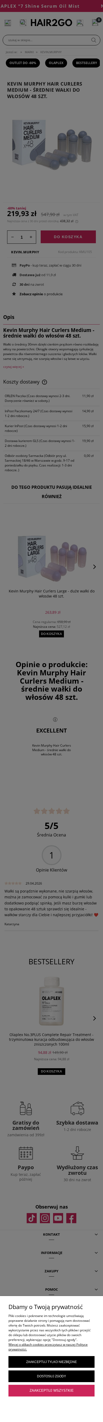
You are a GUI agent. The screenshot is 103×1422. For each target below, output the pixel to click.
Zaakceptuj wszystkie (52, 1390)
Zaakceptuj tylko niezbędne (51, 1362)
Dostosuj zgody (51, 1376)
